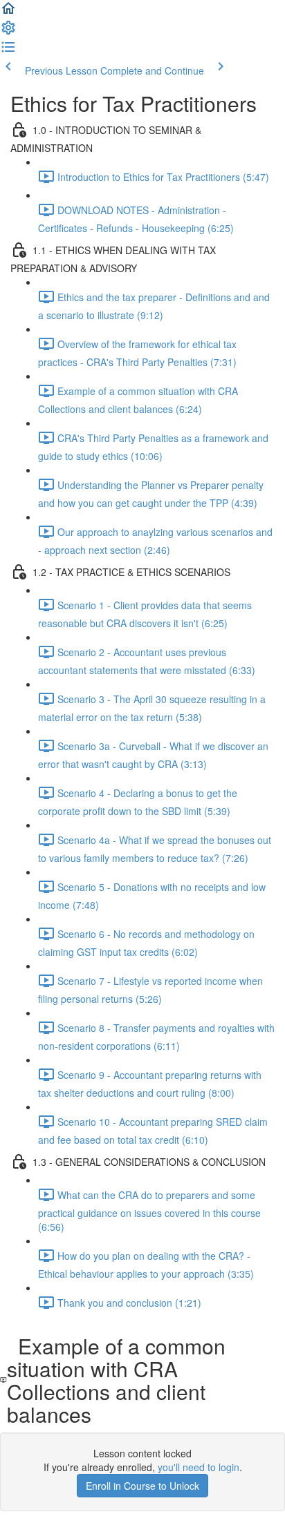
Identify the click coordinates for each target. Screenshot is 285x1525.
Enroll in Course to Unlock (142, 1486)
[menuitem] (8, 32)
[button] (8, 12)
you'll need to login (198, 1467)
